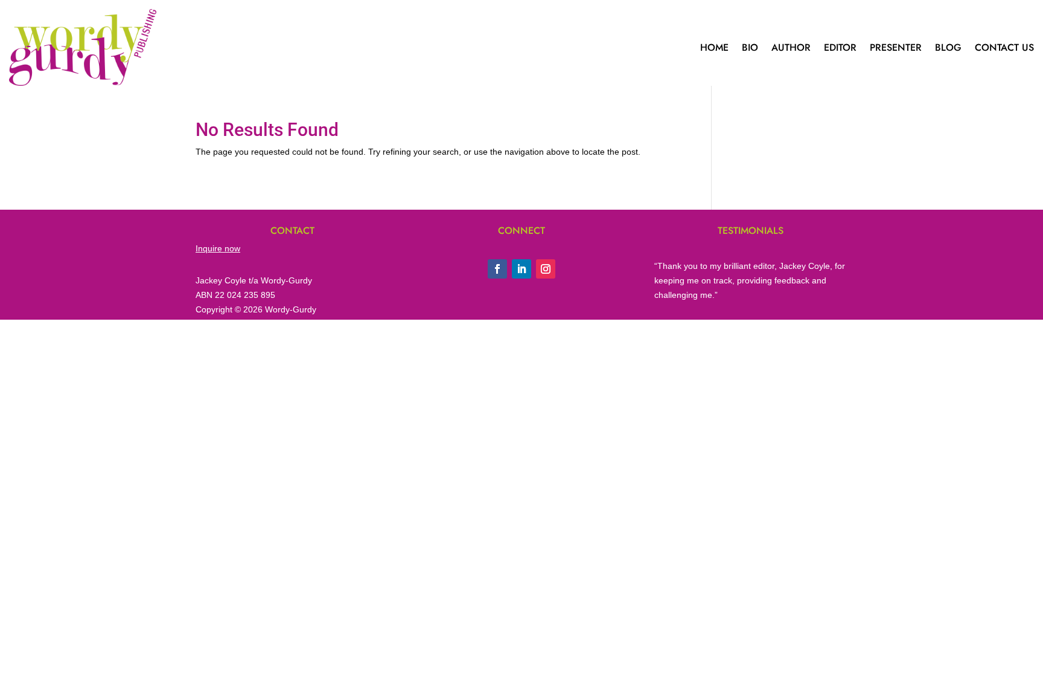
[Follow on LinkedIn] (521, 269)
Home (714, 47)
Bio (750, 47)
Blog (948, 47)
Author (791, 47)
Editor (840, 47)
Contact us (1004, 47)
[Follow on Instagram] (545, 269)
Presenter (896, 47)
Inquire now (218, 248)
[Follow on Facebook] (497, 269)
